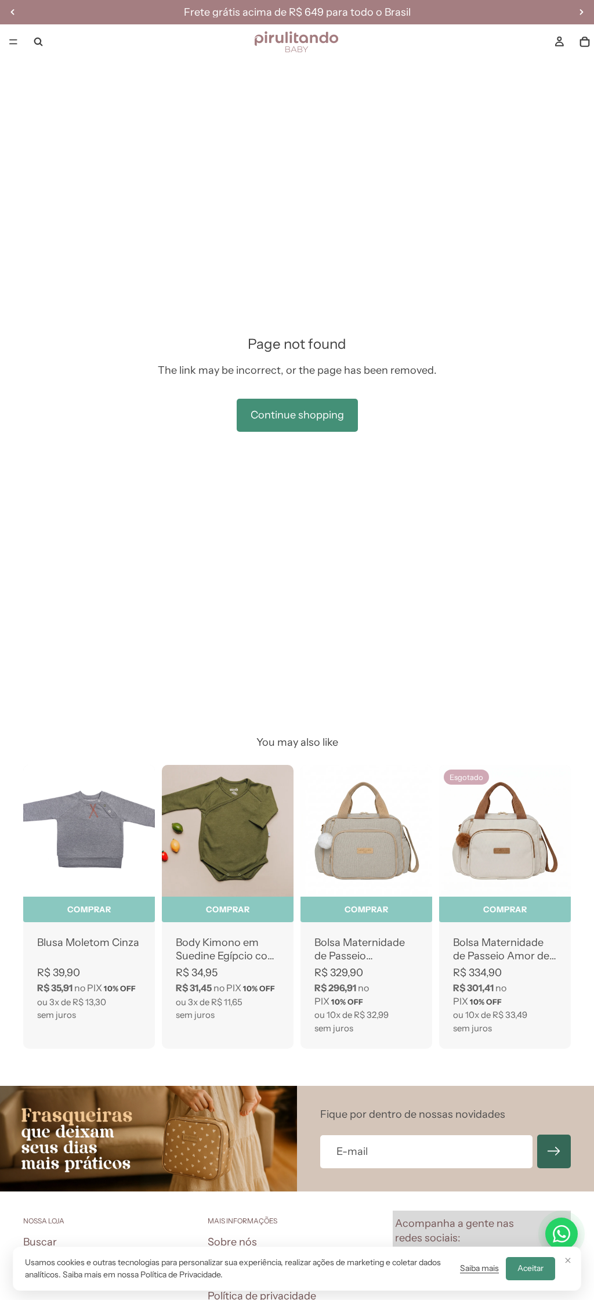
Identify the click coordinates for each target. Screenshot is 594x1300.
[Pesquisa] (38, 42)
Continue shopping (297, 415)
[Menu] (13, 41)
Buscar (40, 1242)
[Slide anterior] (174, 830)
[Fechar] (568, 1260)
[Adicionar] (414, 878)
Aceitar (530, 1268)
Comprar (89, 909)
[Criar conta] (554, 1151)
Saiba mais (479, 1268)
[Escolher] (136, 878)
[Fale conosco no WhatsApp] (561, 1234)
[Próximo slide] (281, 830)
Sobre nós (232, 1242)
